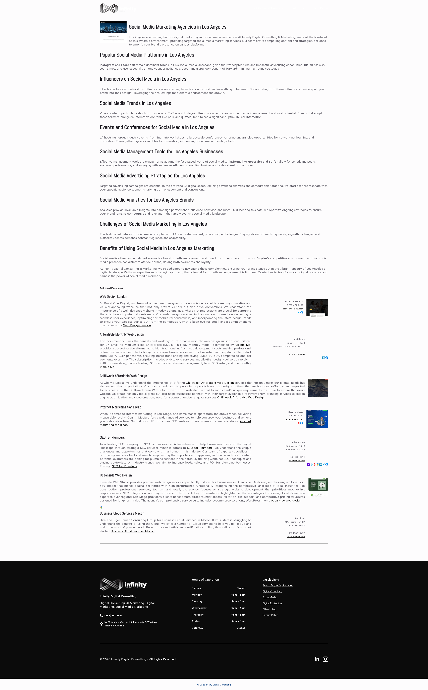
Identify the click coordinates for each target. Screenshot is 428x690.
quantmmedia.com (294, 419)
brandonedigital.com (293, 309)
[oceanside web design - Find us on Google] (101, 507)
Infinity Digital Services (266, 8)
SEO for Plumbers (112, 437)
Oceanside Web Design (116, 475)
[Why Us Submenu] (303, 8)
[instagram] (325, 659)
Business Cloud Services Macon (122, 513)
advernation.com (297, 460)
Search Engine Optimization (278, 585)
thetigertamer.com (296, 536)
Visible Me (242, 345)
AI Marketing (269, 609)
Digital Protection (272, 603)
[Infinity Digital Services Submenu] (281, 8)
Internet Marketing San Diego (120, 407)
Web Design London (113, 296)
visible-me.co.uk (297, 354)
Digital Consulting (272, 591)
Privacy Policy (270, 615)
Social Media (270, 597)
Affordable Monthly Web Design (122, 334)
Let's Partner (321, 8)
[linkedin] (317, 659)
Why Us (297, 8)
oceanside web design (286, 500)
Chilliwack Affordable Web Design (123, 375)
